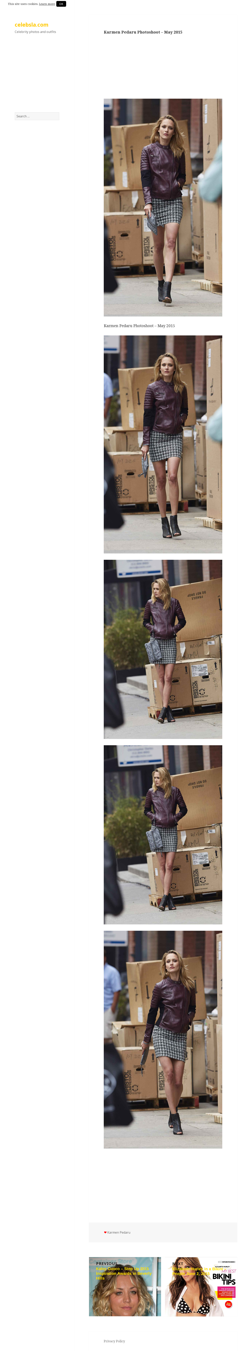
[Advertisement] (37, 76)
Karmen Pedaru (118, 1232)
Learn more (47, 4)
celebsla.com (31, 24)
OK (61, 4)
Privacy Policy (114, 1341)
